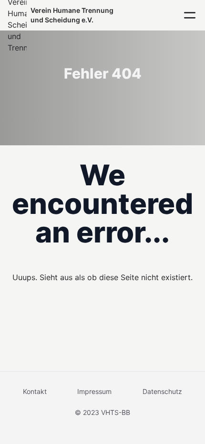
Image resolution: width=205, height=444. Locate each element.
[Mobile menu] (189, 15)
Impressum (94, 391)
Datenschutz (162, 391)
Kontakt (35, 391)
